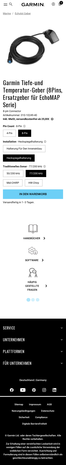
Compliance (41, 417)
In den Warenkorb (33, 194)
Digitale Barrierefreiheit (34, 423)
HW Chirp (33, 182)
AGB (49, 404)
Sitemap (18, 404)
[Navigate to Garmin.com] (33, 4)
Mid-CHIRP (13, 182)
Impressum (35, 404)
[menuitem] (11, 4)
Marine (7, 13)
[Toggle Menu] (2, 3)
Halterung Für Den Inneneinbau (24, 148)
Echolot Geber (23, 13)
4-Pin (9, 133)
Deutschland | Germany (33, 380)
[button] (14, 126)
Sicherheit (24, 417)
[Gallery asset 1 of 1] (33, 48)
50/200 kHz (13, 173)
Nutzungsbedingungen (23, 410)
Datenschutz (47, 410)
